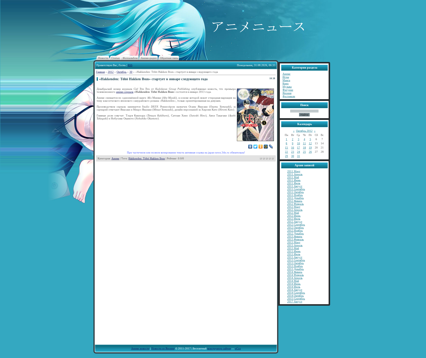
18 (304, 147)
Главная (100, 71)
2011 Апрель (294, 174)
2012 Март (293, 206)
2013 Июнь (294, 251)
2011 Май (293, 177)
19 (310, 147)
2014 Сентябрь (296, 292)
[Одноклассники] (260, 146)
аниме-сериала (124, 91)
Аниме (115, 158)
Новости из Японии (163, 348)
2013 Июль (293, 254)
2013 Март (293, 242)
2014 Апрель (294, 277)
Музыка (287, 86)
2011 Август (294, 186)
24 (298, 151)
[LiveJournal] (271, 146)
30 (130, 71)
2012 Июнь (294, 215)
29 (286, 155)
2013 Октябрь (295, 263)
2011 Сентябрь (296, 189)
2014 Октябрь (295, 295)
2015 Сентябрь (296, 298)
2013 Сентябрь (296, 260)
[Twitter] (255, 146)
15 (286, 147)
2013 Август (294, 257)
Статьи (115, 58)
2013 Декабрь (295, 268)
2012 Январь (294, 200)
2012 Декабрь (295, 233)
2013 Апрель (294, 245)
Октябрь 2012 (304, 130)
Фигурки (288, 89)
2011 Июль (293, 183)
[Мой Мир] (265, 146)
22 (286, 151)
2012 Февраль (295, 203)
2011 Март (293, 171)
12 (310, 143)
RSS (130, 65)
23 (292, 151)
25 (304, 151)
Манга (286, 80)
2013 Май (293, 248)
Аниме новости (140, 348)
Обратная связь (169, 58)
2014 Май (293, 280)
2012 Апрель (294, 209)
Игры (286, 76)
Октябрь (121, 71)
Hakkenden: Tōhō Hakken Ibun (146, 158)
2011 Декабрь (295, 197)
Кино (286, 83)
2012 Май (293, 212)
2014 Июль (293, 286)
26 (310, 151)
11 (304, 143)
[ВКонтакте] (250, 146)
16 (292, 147)
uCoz (238, 348)
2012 (111, 71)
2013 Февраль (295, 239)
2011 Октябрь (295, 191)
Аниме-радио (149, 58)
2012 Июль (293, 218)
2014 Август (294, 289)
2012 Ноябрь (295, 230)
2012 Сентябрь (296, 224)
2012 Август (294, 221)
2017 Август (294, 301)
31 (298, 155)
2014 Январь (294, 271)
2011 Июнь (294, 180)
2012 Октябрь (295, 227)
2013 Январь (294, 236)
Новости (103, 58)
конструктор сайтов (219, 348)
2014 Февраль (295, 274)
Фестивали (289, 96)
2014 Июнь (294, 283)
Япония (287, 93)
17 (298, 147)
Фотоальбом (130, 58)
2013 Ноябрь (295, 265)
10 (298, 143)
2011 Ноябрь (295, 194)
